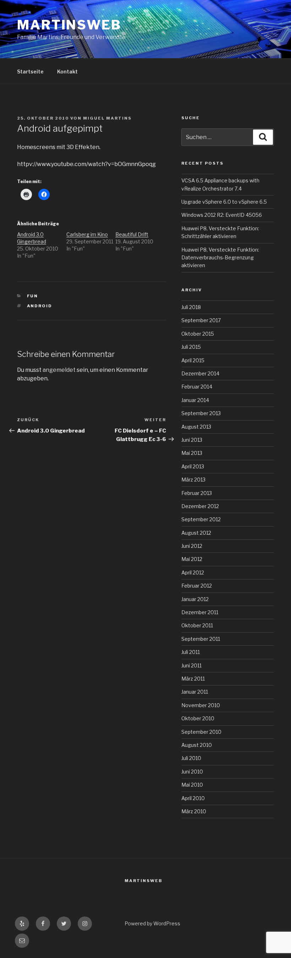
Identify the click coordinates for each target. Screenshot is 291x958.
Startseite (30, 71)
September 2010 (201, 732)
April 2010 (193, 798)
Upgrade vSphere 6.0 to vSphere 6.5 (224, 202)
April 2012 (192, 572)
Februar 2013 (196, 493)
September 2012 (201, 519)
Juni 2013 (191, 440)
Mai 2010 (192, 785)
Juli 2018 (191, 307)
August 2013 (196, 427)
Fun (32, 295)
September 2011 (200, 639)
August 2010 (196, 745)
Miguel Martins (107, 118)
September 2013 (201, 413)
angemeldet (59, 370)
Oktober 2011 (197, 625)
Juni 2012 (191, 546)
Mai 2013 (191, 453)
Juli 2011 (190, 652)
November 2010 (200, 705)
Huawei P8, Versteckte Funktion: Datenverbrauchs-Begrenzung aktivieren (220, 258)
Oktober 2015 (197, 334)
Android (40, 305)
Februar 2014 (196, 387)
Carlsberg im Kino (87, 234)
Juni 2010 (192, 772)
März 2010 (193, 811)
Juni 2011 (191, 665)
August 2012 (196, 533)
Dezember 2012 (200, 506)
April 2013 (192, 466)
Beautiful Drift (131, 234)
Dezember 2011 (199, 612)
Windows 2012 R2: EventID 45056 (221, 215)
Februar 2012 (196, 586)
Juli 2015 (191, 347)
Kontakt (67, 71)
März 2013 (193, 480)
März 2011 (193, 679)
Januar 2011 (194, 692)
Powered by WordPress (152, 923)
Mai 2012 (191, 559)
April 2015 (192, 360)
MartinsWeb (69, 25)
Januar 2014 (195, 400)
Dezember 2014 (200, 373)
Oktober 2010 (197, 718)
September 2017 (201, 320)
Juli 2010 (191, 758)
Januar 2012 (195, 599)
